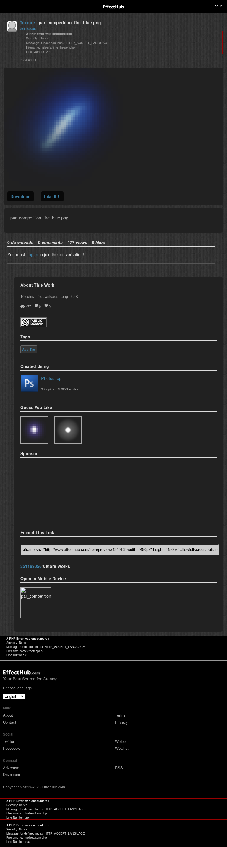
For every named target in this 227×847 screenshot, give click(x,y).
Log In (32, 254)
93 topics (47, 389)
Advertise (11, 767)
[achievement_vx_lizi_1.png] (34, 430)
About (8, 715)
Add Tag (28, 349)
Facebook (11, 748)
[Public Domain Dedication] (33, 325)
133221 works (68, 389)
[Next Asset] (63, 184)
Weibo (120, 741)
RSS (119, 767)
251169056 (28, 28)
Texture (27, 22)
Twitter (8, 741)
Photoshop (51, 378)
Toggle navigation (7, 5)
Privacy (121, 722)
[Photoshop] (29, 384)
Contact (9, 722)
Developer (11, 774)
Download (20, 196)
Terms (120, 715)
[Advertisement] (50, 491)
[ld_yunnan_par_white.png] (68, 430)
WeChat (122, 748)
